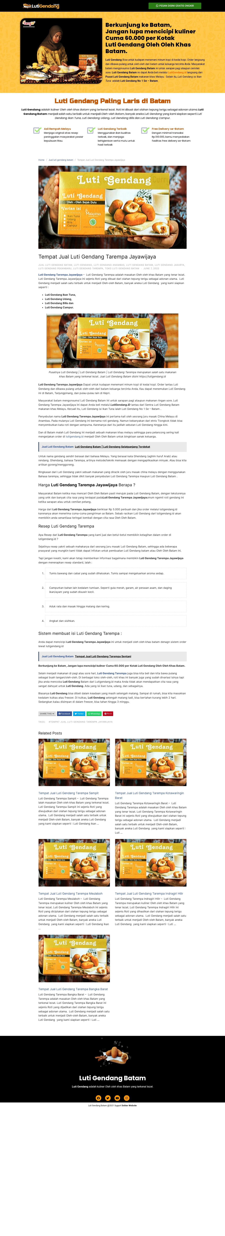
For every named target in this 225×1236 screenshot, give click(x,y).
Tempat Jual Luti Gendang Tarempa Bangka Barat (73, 989)
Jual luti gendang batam (61, 160)
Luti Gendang (83, 265)
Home (41, 160)
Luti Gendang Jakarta (169, 265)
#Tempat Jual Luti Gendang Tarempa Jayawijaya (81, 721)
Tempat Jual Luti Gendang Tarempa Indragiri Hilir (149, 893)
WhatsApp (95, 713)
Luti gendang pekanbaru (55, 268)
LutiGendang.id (177, 72)
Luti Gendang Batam (139, 265)
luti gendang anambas (109, 265)
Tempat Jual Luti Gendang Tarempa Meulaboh (70, 893)
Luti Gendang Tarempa (88, 268)
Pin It (109, 713)
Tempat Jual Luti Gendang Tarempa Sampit (68, 793)
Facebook (65, 713)
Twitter (80, 713)
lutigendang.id (75, 436)
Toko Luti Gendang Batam (122, 268)
